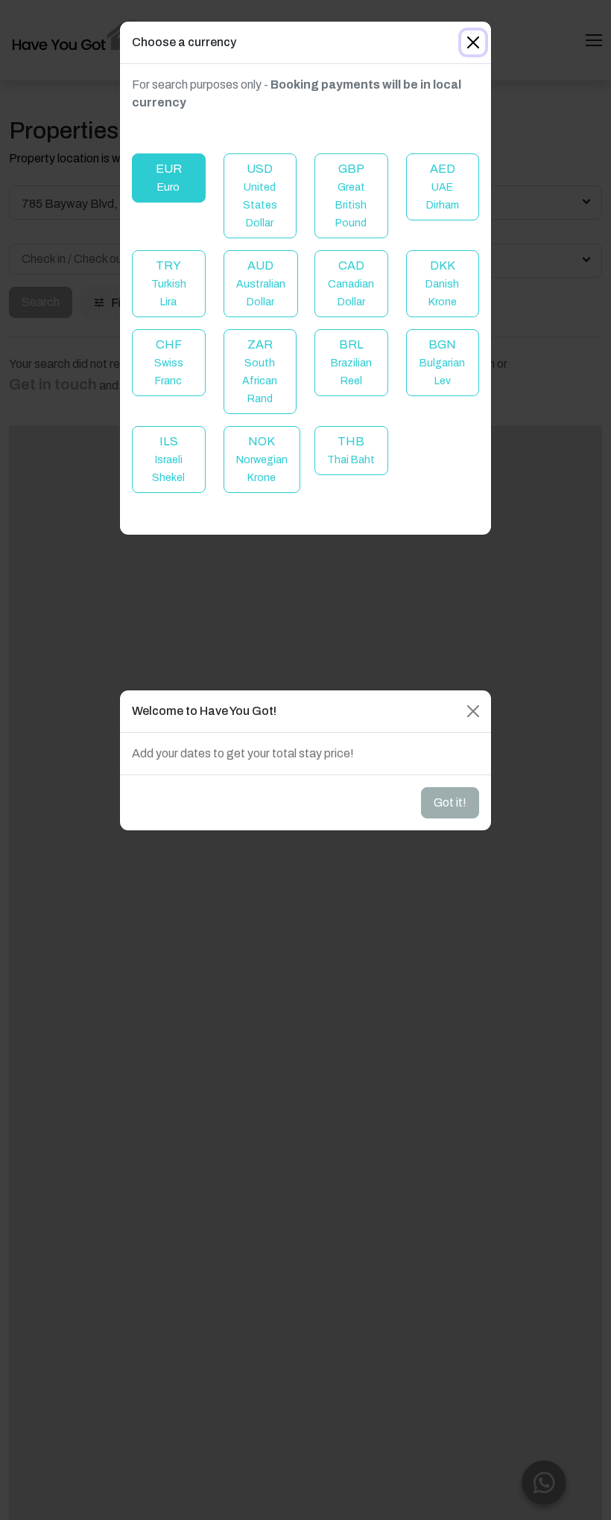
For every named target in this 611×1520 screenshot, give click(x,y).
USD (260, 195)
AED (442, 186)
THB (351, 450)
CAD (351, 283)
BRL (351, 362)
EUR (169, 177)
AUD (260, 283)
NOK (262, 459)
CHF (168, 362)
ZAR (259, 371)
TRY (168, 283)
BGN (442, 362)
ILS (168, 459)
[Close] (473, 42)
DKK (442, 283)
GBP (351, 195)
